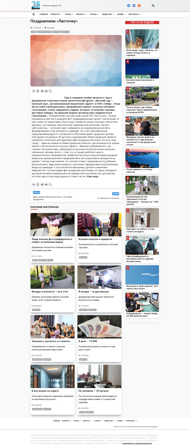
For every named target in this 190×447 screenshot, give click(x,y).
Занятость (83, 310)
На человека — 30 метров (93, 390)
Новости (55, 14)
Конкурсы (56, 32)
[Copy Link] (50, 91)
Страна (93, 14)
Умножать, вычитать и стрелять (51, 341)
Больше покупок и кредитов (95, 239)
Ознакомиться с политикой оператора (137, 443)
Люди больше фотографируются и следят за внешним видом (52, 240)
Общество (107, 14)
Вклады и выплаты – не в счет (50, 291)
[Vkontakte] (34, 91)
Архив (120, 14)
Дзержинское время (44, 32)
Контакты (133, 14)
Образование (37, 359)
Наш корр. (51, 28)
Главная (44, 14)
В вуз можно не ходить (45, 390)
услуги (50, 260)
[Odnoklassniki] (38, 91)
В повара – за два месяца (94, 291)
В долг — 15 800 (88, 341)
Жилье (82, 412)
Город (68, 14)
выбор (35, 260)
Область (80, 14)
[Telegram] (42, 91)
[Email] (46, 91)
